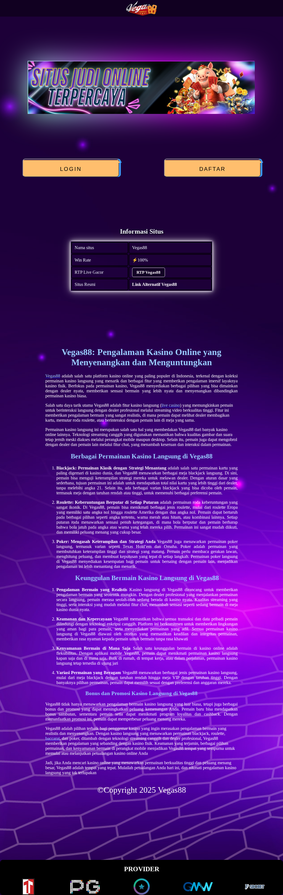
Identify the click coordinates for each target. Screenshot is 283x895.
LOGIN (72, 169)
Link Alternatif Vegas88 (154, 284)
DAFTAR (213, 169)
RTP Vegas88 (149, 272)
